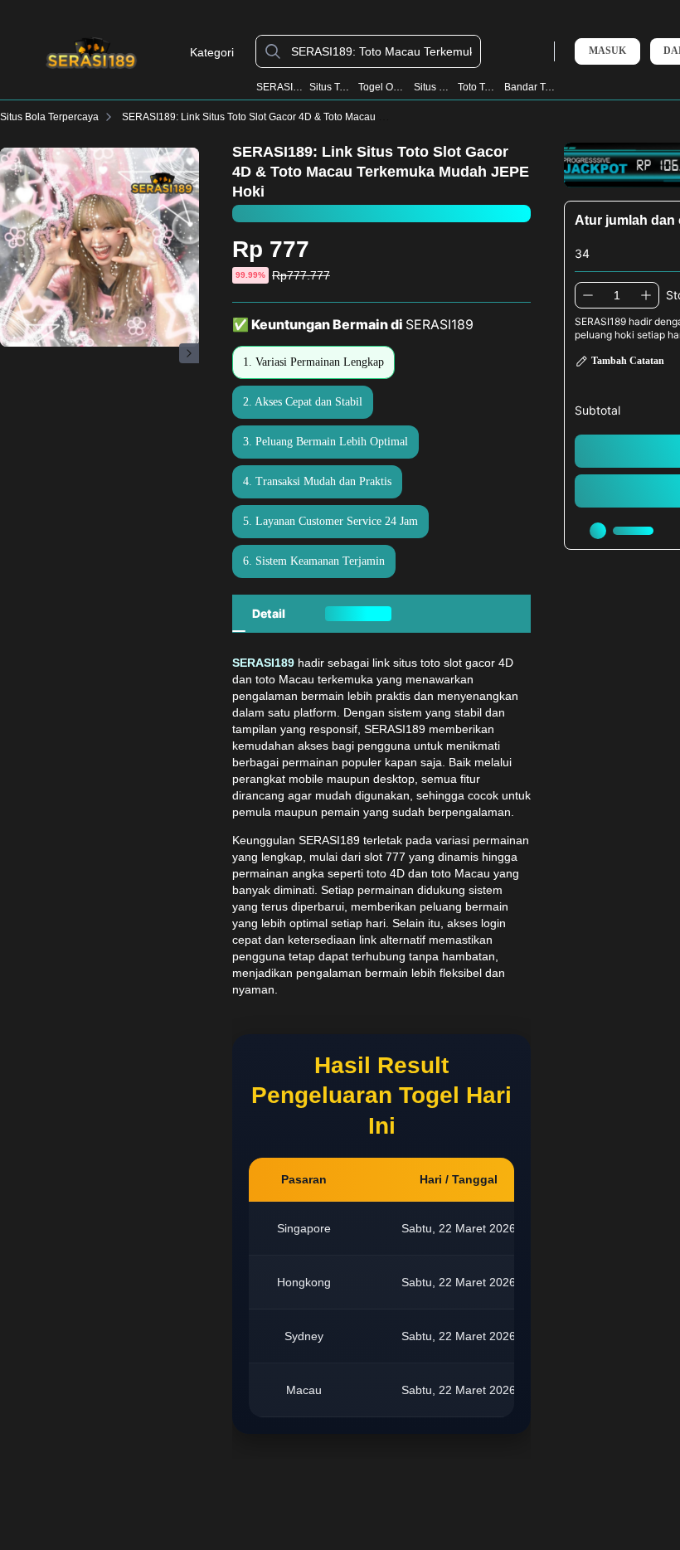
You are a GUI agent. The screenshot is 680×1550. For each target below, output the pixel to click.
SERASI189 (279, 87)
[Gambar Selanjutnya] (189, 353)
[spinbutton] (617, 295)
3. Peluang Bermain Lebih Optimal (325, 441)
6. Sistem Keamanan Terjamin (314, 561)
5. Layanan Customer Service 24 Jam (330, 521)
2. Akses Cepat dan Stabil (302, 402)
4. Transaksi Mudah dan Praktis (317, 481)
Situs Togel (330, 87)
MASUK (607, 50)
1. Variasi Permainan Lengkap (313, 362)
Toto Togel (478, 87)
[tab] (268, 613)
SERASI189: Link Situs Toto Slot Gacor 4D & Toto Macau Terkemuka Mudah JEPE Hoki (317, 117)
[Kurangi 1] (588, 295)
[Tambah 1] (646, 295)
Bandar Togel (530, 87)
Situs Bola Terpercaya (49, 117)
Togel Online (383, 87)
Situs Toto (433, 87)
